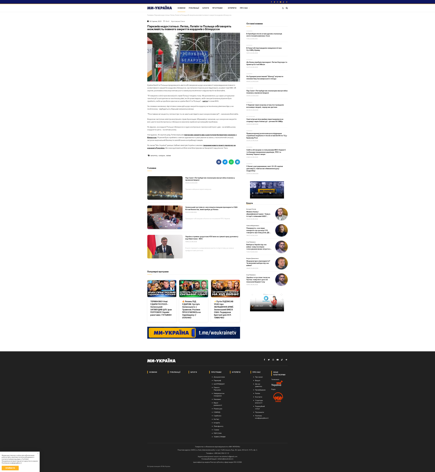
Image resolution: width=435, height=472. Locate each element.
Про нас (244, 8)
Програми (217, 8)
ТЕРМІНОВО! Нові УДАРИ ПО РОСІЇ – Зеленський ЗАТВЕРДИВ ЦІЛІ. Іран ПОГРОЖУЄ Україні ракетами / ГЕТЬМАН (161, 308)
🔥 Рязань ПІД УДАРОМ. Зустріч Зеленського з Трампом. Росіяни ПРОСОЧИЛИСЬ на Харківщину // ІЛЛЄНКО (191, 309)
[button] (218, 162)
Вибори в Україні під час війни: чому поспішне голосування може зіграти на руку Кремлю (258, 247)
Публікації (194, 8)
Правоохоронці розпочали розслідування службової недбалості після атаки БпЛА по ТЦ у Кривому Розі (266, 135)
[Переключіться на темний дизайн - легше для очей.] (283, 8)
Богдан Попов (251, 209)
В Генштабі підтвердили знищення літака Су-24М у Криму (264, 49)
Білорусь (154, 155)
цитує (205, 101)
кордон (162, 155)
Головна (150, 15)
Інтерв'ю (232, 8)
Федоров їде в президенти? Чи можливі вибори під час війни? (258, 263)
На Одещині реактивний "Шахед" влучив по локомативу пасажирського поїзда (264, 77)
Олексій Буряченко (252, 225)
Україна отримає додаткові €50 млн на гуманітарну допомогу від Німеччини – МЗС (211, 238)
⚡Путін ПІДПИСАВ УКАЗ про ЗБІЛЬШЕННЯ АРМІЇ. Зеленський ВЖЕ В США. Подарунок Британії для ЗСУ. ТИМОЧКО (223, 309)
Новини (181, 8)
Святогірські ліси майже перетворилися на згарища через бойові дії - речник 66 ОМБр (264, 120)
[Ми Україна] (159, 8)
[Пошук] (286, 8)
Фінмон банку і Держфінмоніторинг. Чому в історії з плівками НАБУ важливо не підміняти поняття (258, 214)
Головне (249, 88)
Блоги (206, 8)
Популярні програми (158, 271)
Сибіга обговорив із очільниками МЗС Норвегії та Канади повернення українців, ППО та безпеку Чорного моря (266, 152)
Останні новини (254, 23)
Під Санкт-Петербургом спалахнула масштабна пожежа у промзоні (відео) (210, 179)
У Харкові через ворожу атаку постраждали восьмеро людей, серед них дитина (265, 106)
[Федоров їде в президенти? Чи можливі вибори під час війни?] (281, 263)
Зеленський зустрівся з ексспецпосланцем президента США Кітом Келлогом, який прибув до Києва (211, 208)
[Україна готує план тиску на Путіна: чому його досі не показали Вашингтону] (281, 279)
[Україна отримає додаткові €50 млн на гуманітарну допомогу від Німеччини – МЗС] (164, 246)
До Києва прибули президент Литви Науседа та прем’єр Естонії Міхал (266, 63)
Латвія (168, 155)
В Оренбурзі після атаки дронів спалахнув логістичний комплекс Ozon (264, 35)
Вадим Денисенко (252, 258)
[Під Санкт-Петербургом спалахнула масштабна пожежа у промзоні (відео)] (164, 188)
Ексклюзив (250, 116)
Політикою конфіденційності (12, 463)
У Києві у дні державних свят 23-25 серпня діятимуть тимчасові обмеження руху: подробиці (264, 168)
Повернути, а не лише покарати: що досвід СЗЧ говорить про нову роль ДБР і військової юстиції (258, 230)
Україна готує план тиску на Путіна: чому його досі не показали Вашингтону (258, 279)
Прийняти (10, 468)
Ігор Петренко (251, 242)
